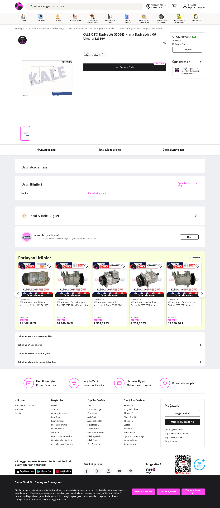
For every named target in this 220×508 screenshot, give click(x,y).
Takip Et (187, 49)
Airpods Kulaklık (94, 421)
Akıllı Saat (91, 417)
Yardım (54, 409)
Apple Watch (93, 428)
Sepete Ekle (127, 67)
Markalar (19, 409)
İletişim (18, 413)
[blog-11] (154, 471)
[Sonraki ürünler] (202, 294)
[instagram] (108, 473)
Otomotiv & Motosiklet (38, 28)
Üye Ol (191, 7)
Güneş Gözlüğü (131, 417)
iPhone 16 (128, 421)
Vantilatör (128, 428)
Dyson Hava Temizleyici (134, 436)
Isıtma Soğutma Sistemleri (102, 28)
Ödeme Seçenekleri (60, 413)
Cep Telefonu (93, 444)
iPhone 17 (128, 413)
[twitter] (97, 473)
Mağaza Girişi (182, 413)
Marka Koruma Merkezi (25, 405)
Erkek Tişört (92, 440)
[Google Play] (44, 472)
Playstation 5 (93, 425)
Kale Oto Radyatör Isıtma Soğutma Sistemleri (140, 28)
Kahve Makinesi (131, 440)
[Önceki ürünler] (18, 294)
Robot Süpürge (94, 409)
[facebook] (86, 473)
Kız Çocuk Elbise (131, 409)
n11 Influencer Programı (62, 444)
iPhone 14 (91, 413)
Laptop (127, 425)
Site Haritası (56, 432)
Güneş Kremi (129, 432)
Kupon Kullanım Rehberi (62, 436)
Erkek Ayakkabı (94, 436)
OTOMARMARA (181, 36)
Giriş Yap (200, 7)
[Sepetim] (174, 6)
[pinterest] (130, 473)
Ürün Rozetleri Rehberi (61, 440)
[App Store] (25, 472)
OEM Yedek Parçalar (77, 28)
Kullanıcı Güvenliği (59, 425)
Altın (89, 405)
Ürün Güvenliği (58, 428)
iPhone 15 (128, 405)
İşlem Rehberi (57, 421)
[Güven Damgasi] (199, 465)
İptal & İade (56, 417)
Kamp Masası (130, 444)
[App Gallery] (63, 472)
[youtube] (119, 473)
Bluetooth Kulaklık (95, 432)
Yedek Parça (58, 28)
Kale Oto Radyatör (97, 193)
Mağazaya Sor (178, 44)
